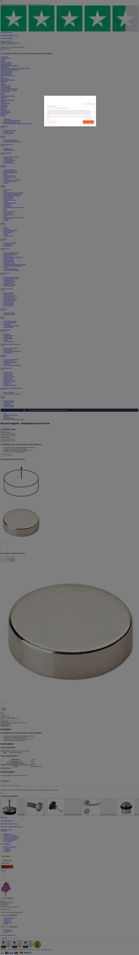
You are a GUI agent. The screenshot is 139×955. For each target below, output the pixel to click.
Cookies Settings (52, 122)
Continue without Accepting (89, 103)
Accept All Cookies (88, 122)
